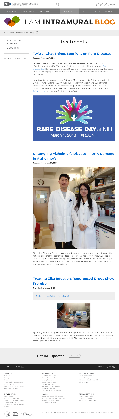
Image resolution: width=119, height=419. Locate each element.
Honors (6, 380)
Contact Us (48, 412)
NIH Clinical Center (48, 11)
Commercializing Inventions (51, 390)
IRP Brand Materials (60, 412)
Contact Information (11, 388)
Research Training (103, 11)
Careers (85, 11)
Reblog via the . (52, 296)
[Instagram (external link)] (101, 4)
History (6, 378)
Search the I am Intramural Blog (19, 33)
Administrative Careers (49, 402)
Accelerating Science (49, 382)
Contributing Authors (14, 42)
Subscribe (74, 356)
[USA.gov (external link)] (28, 414)
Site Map (111, 412)
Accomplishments (48, 380)
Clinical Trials (83, 382)
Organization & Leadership (13, 382)
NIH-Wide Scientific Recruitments (53, 398)
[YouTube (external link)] (109, 4)
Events (6, 407)
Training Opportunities (86, 398)
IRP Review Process (48, 388)
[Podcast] (97, 4)
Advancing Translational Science (90, 380)
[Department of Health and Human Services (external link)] (7, 414)
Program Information (86, 396)
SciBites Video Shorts (11, 402)
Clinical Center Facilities (87, 376)
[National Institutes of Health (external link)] (15, 414)
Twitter (39, 91)
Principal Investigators (49, 378)
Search (76, 416)
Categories (13, 48)
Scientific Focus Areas (49, 376)
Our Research (27, 11)
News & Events (69, 11)
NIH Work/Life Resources (87, 400)
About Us (11, 11)
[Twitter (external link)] (105, 4)
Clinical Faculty (84, 378)
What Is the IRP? (10, 376)
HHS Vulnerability (79, 412)
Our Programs (9, 384)
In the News (8, 396)
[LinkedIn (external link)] (113, 4)
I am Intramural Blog (11, 398)
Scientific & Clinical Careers (51, 400)
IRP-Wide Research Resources (52, 386)
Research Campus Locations (14, 386)
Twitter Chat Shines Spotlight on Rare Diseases (72, 54)
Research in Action (48, 384)
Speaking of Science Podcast (14, 400)
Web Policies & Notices (99, 412)
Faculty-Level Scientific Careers (52, 396)
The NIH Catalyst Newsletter (14, 404)
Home (41, 412)
